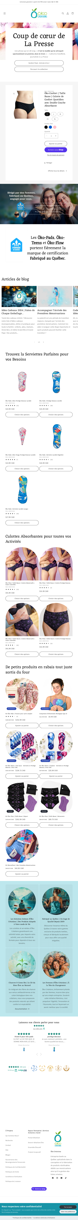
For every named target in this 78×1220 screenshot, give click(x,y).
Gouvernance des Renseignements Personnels (15, 1161)
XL (55, 119)
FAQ (7, 1150)
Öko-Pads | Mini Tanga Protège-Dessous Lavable (20, 455)
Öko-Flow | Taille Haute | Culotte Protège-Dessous (55, 639)
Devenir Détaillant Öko (36, 1143)
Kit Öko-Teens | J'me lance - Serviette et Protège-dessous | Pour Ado (21, 766)
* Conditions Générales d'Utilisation (44, 1218)
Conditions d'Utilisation (14, 1177)
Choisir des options (22, 414)
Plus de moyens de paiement (55, 155)
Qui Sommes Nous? (12, 1136)
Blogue (8, 1155)
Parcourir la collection (39, 69)
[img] (39, 1025)
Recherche (9, 1140)
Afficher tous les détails (56, 171)
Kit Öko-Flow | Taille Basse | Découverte (51, 816)
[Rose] (54, 127)
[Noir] (46, 127)
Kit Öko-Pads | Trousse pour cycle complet (19, 714)
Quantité (47, 131)
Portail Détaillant (34, 1138)
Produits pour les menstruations (47, 205)
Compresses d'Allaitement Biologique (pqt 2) (53, 714)
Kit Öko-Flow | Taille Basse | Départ (17, 816)
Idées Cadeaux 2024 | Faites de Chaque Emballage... (18, 312)
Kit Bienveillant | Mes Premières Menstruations (20, 865)
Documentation (21, 1009)
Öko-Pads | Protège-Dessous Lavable (50, 401)
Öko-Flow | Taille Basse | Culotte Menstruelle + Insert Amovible (20, 584)
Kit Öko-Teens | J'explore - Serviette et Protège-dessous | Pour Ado (54, 766)
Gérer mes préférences (68, 1211)
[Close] (76, 1204)
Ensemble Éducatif (34, 1147)
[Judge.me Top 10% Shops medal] (66, 1068)
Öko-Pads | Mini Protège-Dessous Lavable (18, 401)
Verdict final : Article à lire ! (39, 63)
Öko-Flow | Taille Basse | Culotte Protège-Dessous (54, 583)
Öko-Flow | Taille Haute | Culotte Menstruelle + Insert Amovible (20, 639)
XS (49, 119)
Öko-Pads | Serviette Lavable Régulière (51, 455)
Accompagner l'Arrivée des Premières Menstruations (52, 312)
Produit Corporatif (34, 1152)
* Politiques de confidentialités (22, 1218)
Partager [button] (49, 163)
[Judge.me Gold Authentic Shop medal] (42, 1068)
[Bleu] (50, 127)
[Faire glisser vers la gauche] (34, 342)
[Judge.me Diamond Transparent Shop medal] (34, 1068)
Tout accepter (68, 1207)
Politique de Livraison (13, 1181)
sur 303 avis (37, 1028)
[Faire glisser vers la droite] (43, 342)
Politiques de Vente (12, 1172)
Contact (8, 1145)
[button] (4, 13)
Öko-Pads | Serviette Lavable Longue (17, 509)
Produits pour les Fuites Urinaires (48, 212)
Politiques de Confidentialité (16, 1167)
